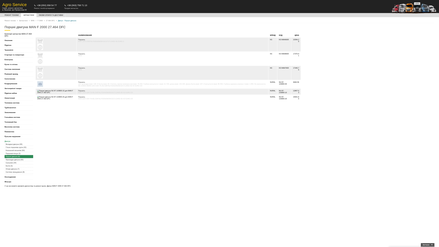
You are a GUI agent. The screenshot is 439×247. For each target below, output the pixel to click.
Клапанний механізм (15, 150)
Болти (9, 166)
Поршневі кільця (13, 153)
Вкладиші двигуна (14, 144)
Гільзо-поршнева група (16, 147)
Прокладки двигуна (14, 160)
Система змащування (15, 172)
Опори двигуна (12, 169)
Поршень (81, 39)
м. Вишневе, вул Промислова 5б (14, 10)
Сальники (11, 163)
